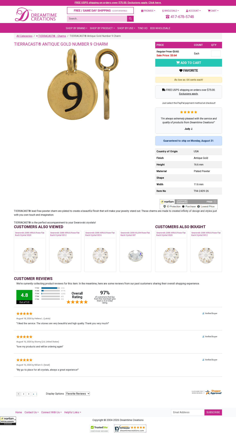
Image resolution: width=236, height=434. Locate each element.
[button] (8, 420)
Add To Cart (190, 63)
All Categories (24, 36)
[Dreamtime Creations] (35, 14)
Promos (148, 10)
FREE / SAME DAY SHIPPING (100, 10)
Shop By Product (101, 28)
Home (18, 412)
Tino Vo (143, 28)
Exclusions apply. (188, 93)
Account (193, 10)
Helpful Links (71, 412)
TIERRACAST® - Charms (52, 36)
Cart (213, 10)
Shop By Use (125, 28)
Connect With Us (50, 412)
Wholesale (170, 10)
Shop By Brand (75, 28)
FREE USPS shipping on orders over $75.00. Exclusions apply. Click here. (118, 2)
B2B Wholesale (160, 28)
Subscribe (213, 412)
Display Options (55, 393)
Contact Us (31, 412)
